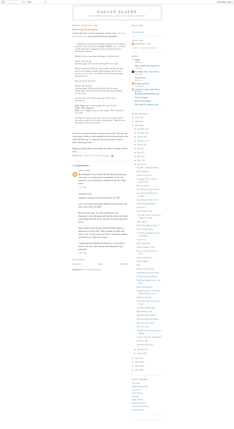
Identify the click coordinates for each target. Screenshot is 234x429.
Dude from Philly (138, 403)
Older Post (124, 264)
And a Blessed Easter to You (147, 199)
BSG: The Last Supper (145, 322)
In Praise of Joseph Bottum (147, 276)
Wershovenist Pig (142, 83)
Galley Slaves (117, 11)
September (141, 140)
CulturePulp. (140, 77)
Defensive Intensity (144, 297)
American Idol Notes (145, 257)
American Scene (138, 409)
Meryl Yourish (137, 393)
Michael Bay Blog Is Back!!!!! (148, 225)
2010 (137, 117)
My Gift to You (143, 326)
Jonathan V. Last (143, 44)
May (139, 156)
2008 (137, 125)
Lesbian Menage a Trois (146, 247)
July (139, 148)
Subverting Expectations (146, 203)
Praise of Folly (137, 399)
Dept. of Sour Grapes (145, 229)
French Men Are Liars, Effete (148, 272)
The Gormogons (141, 97)
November (141, 132)
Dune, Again (141, 221)
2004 (137, 370)
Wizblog (135, 396)
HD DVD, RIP (142, 340)
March (140, 164)
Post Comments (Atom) (92, 269)
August (140, 144)
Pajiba (137, 59)
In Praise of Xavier (144, 175)
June (139, 152)
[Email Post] (112, 156)
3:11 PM (82, 187)
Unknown (82, 170)
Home (100, 264)
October (140, 136)
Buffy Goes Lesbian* (145, 287)
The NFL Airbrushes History (148, 167)
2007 (137, 358)
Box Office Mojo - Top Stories (147, 71)
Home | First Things (143, 100)
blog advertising (138, 32)
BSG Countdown (143, 171)
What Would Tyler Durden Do (147, 65)
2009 (137, 121)
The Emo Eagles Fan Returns (148, 319)
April (139, 160)
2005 (137, 366)
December (141, 129)
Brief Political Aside (144, 211)
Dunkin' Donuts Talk (140, 386)
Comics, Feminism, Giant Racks (149, 337)
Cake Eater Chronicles (140, 406)
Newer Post (76, 264)
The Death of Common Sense (147, 104)
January (140, 353)
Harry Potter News (144, 243)
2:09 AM (82, 253)
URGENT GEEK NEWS (146, 315)
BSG (138, 265)
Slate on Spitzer (143, 261)
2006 (137, 362)
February (141, 349)
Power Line (136, 389)
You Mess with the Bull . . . (147, 307)
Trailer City (141, 239)
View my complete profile (144, 48)
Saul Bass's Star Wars (145, 344)
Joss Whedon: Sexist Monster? (148, 189)
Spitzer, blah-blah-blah (145, 269)
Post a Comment (78, 259)
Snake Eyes (141, 207)
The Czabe (136, 383)
